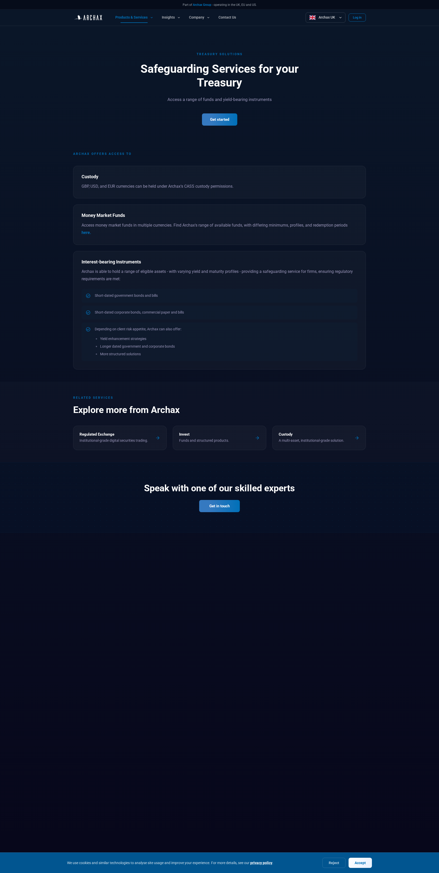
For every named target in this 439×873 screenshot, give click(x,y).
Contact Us (227, 17)
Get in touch (219, 506)
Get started (219, 119)
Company (196, 17)
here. (86, 232)
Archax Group (202, 5)
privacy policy (261, 863)
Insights (168, 17)
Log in (357, 17)
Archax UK (327, 17)
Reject (334, 863)
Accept (360, 863)
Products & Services (131, 17)
